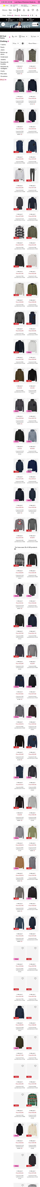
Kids (14, 10)
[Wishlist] (33, 10)
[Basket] (37, 10)
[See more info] (19, 75)
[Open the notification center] (28, 10)
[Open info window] (39, 2)
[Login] (24, 10)
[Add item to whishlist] (22, 50)
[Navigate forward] (32, 15)
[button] (23, 36)
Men (10, 10)
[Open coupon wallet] (19, 10)
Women (4, 10)
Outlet (6, 5)
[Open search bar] (35, 15)
